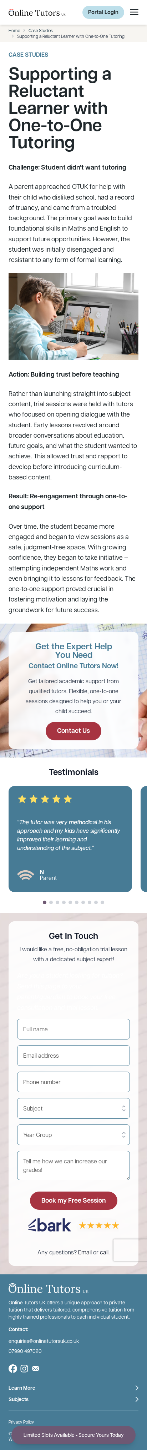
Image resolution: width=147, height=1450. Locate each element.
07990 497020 (25, 1350)
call (104, 1251)
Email (85, 1251)
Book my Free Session (73, 1200)
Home (14, 30)
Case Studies (41, 30)
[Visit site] (13, 1368)
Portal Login (103, 12)
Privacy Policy (21, 1421)
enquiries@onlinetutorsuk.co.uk (44, 1340)
